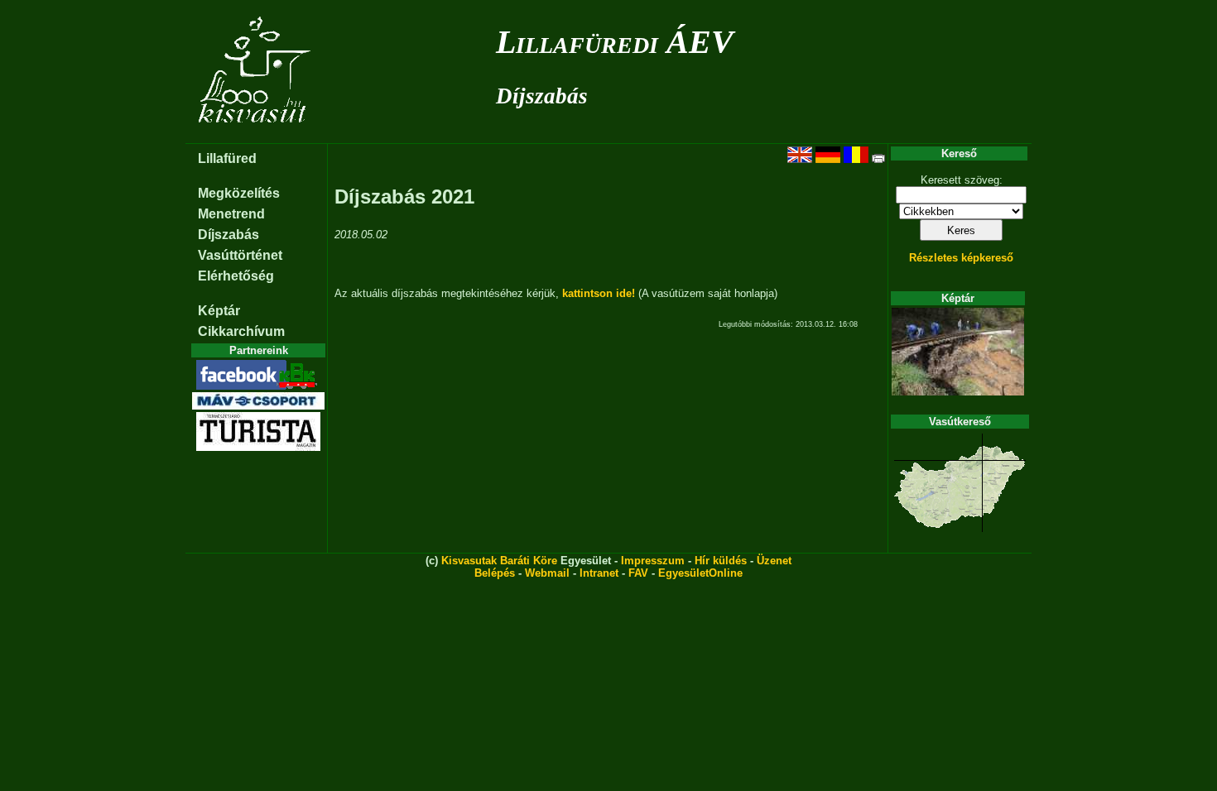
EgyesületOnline (700, 573)
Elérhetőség (236, 276)
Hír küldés (721, 560)
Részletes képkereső (961, 258)
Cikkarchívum (241, 331)
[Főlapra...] (256, 134)
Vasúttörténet (240, 255)
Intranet (599, 573)
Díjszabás (542, 96)
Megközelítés (239, 193)
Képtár (219, 311)
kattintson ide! (598, 293)
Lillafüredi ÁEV (615, 41)
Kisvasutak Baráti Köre (499, 560)
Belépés (494, 573)
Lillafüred (227, 158)
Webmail (547, 573)
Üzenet (774, 560)
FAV (638, 573)
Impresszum (653, 560)
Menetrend (231, 214)
